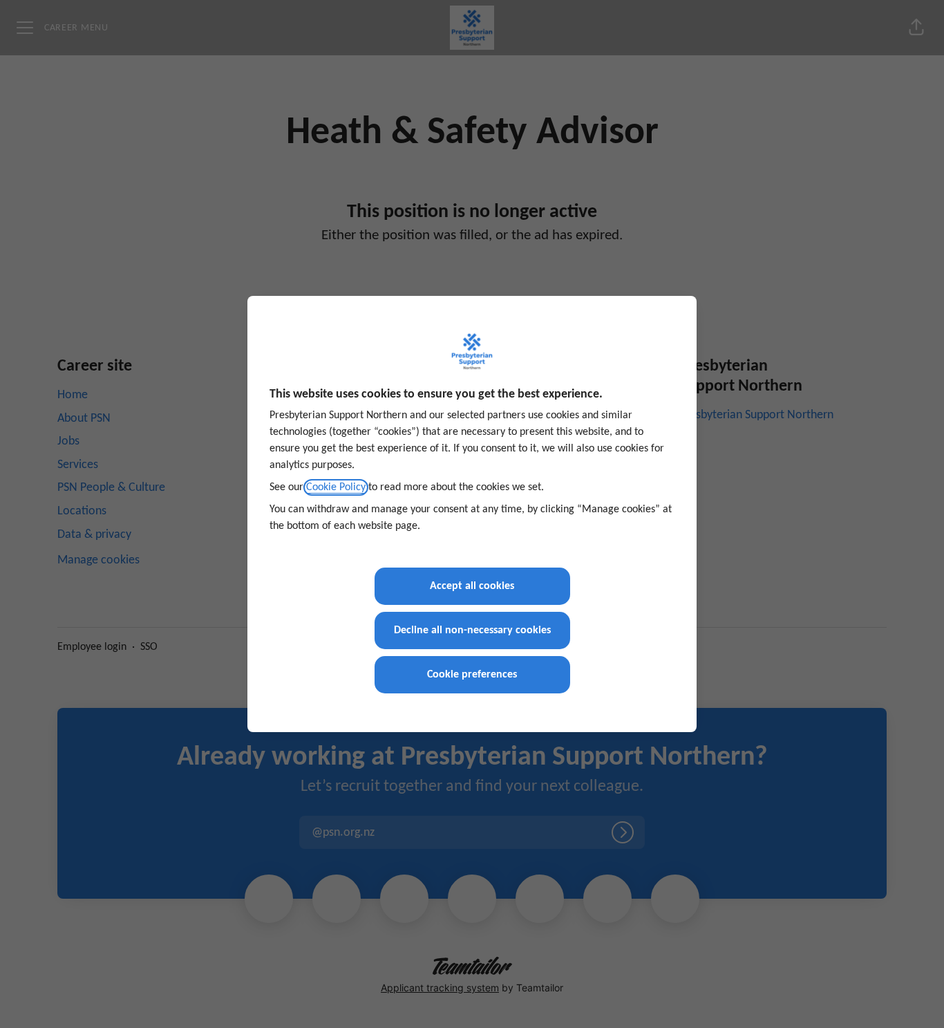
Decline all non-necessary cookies (472, 630)
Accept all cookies (472, 586)
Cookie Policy (336, 487)
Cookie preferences (472, 674)
